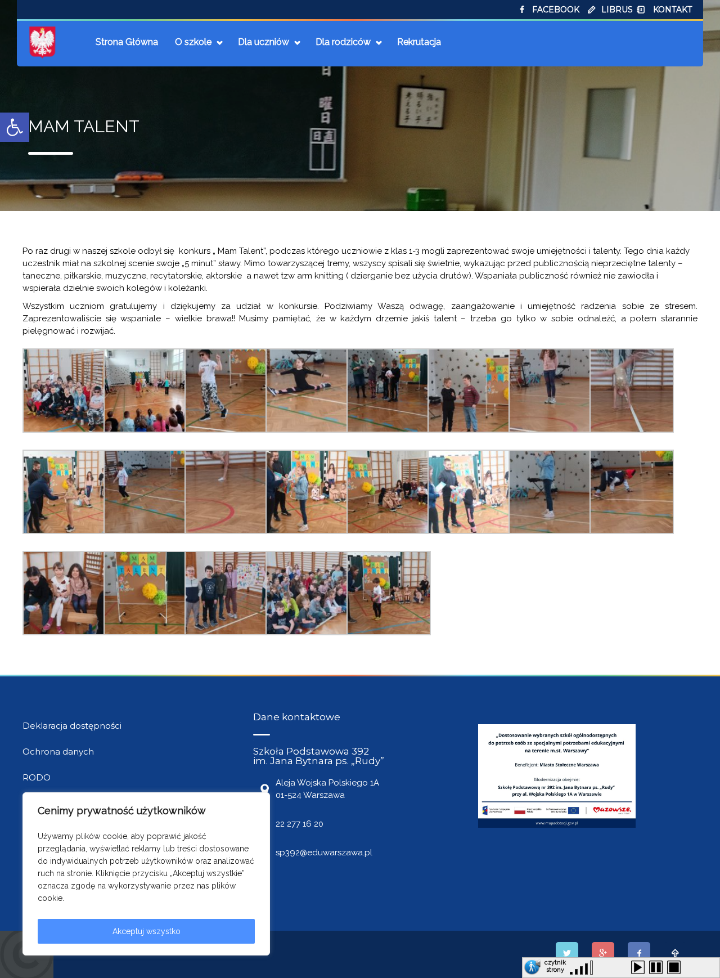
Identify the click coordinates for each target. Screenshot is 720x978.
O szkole (193, 42)
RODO (36, 777)
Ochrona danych (58, 751)
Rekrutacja (419, 42)
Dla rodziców (343, 42)
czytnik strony (555, 964)
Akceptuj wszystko (146, 931)
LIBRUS (617, 10)
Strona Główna (127, 42)
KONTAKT (672, 10)
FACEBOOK (555, 10)
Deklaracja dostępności (72, 725)
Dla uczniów (263, 42)
